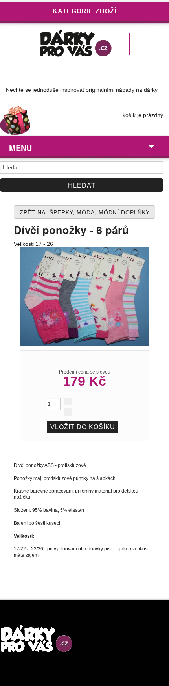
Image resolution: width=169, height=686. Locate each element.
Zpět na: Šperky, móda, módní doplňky (85, 212)
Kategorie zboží (84, 11)
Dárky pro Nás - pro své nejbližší (84, 45)
